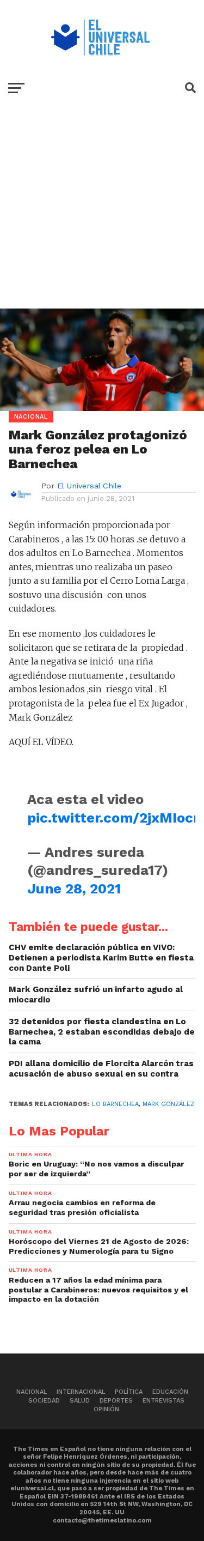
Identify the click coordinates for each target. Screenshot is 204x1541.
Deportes (116, 1400)
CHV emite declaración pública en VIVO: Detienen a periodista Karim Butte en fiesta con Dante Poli (101, 957)
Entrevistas (163, 1400)
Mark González (168, 1104)
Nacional (31, 1391)
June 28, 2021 (74, 888)
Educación (170, 1391)
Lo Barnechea (115, 1104)
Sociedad (44, 1400)
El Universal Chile (89, 485)
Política (129, 1391)
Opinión (106, 1409)
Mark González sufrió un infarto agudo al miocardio (96, 994)
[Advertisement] (102, 214)
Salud (80, 1400)
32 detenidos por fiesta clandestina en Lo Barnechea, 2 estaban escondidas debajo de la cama (102, 1032)
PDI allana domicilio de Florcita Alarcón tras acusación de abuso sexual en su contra (101, 1069)
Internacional (81, 1391)
